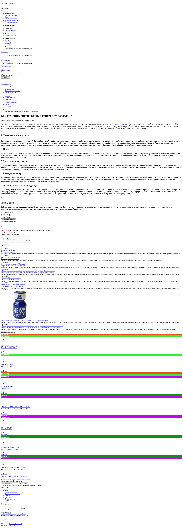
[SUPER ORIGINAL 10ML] (10, 447)
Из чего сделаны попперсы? (10, 259)
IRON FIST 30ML (6, 366)
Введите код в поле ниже (10, 234)
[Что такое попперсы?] (8, 250)
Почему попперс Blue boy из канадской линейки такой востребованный (24, 320)
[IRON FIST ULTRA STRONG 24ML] (13, 468)
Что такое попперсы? (7, 252)
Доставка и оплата (11, 18)
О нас (6, 17)
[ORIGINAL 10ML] (7, 427)
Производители (10, 499)
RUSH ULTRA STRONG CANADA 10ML (14, 408)
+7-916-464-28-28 (10, 30)
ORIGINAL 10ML (6, 429)
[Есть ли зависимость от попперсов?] (13, 284)
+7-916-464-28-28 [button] (6, 514)
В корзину (4, 353)
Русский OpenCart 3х (15, 524)
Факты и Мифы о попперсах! (10, 279)
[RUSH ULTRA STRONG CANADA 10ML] (15, 407)
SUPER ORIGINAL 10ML (9, 449)
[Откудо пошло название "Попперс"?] (13, 264)
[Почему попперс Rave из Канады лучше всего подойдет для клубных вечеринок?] (28, 271)
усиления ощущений (122, 124)
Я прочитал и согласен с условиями (22, 485)
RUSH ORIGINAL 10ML (9, 348)
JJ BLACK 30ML (6, 388)
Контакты (8, 99)
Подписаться (23, 483)
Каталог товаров (6, 66)
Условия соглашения (11, 22)
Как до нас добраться (11, 15)
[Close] (1, 223)
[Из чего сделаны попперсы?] (11, 257)
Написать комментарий (8, 219)
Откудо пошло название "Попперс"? (13, 266)
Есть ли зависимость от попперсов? (12, 286)
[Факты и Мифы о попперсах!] (11, 278)
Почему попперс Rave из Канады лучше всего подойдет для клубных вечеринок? (27, 272)
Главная (7, 96)
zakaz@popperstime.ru (11, 35)
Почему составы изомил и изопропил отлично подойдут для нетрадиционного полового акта (31, 327)
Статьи (7, 104)
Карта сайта (8, 497)
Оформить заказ (6, 84)
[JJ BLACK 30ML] (7, 386)
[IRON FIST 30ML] (7, 364)
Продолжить (5, 245)
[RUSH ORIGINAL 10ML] (9, 346)
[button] (4, 52)
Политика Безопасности (12, 20)
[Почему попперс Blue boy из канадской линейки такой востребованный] (20, 319)
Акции (7, 501)
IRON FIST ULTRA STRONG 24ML (12, 469)
